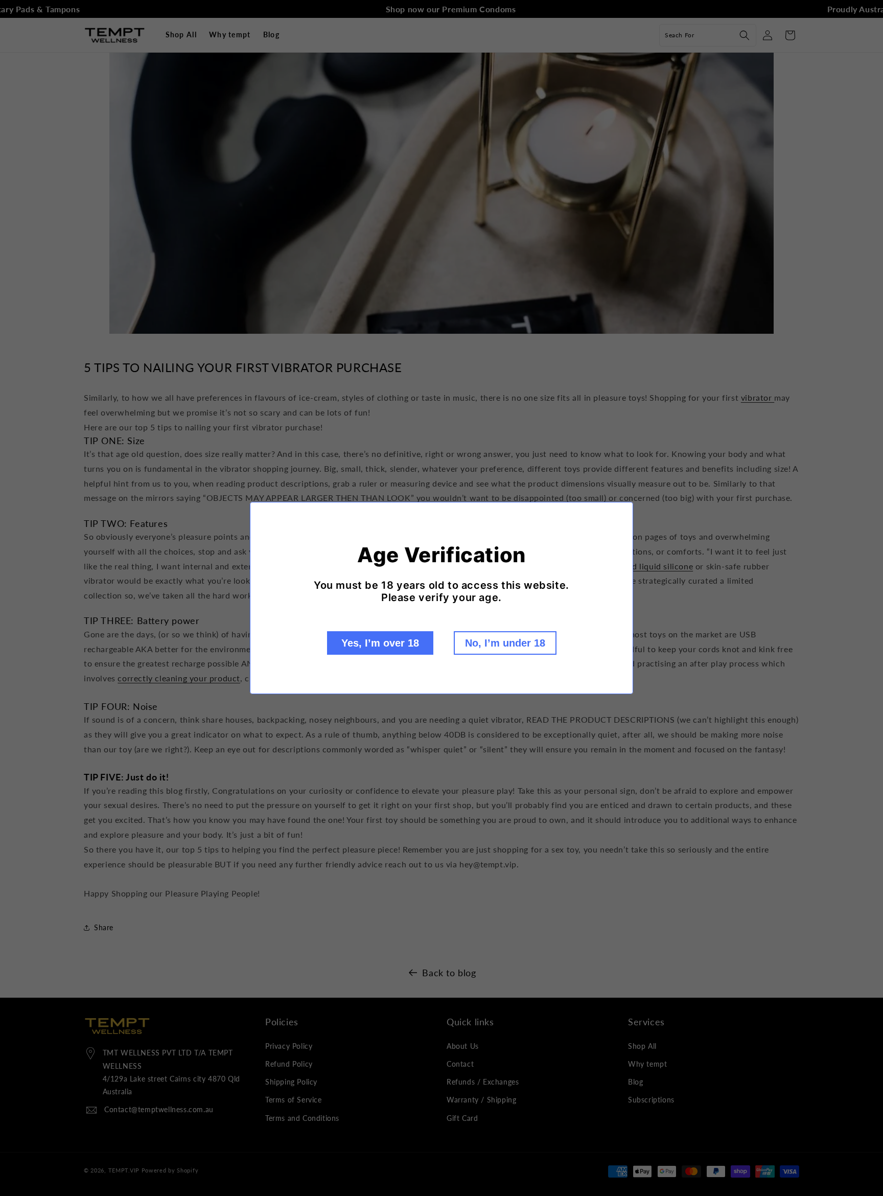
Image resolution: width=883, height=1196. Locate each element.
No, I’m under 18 (505, 643)
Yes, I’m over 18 (380, 643)
